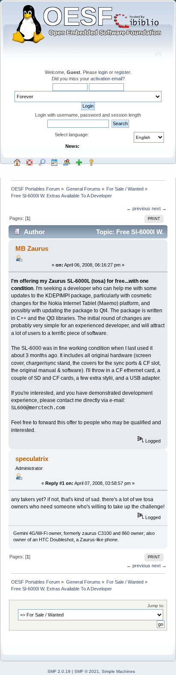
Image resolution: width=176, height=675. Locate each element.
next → (159, 208)
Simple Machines (118, 671)
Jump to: (155, 605)
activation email (106, 78)
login (103, 72)
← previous (138, 208)
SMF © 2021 (86, 671)
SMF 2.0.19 (58, 671)
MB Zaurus (31, 248)
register (122, 72)
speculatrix (31, 458)
